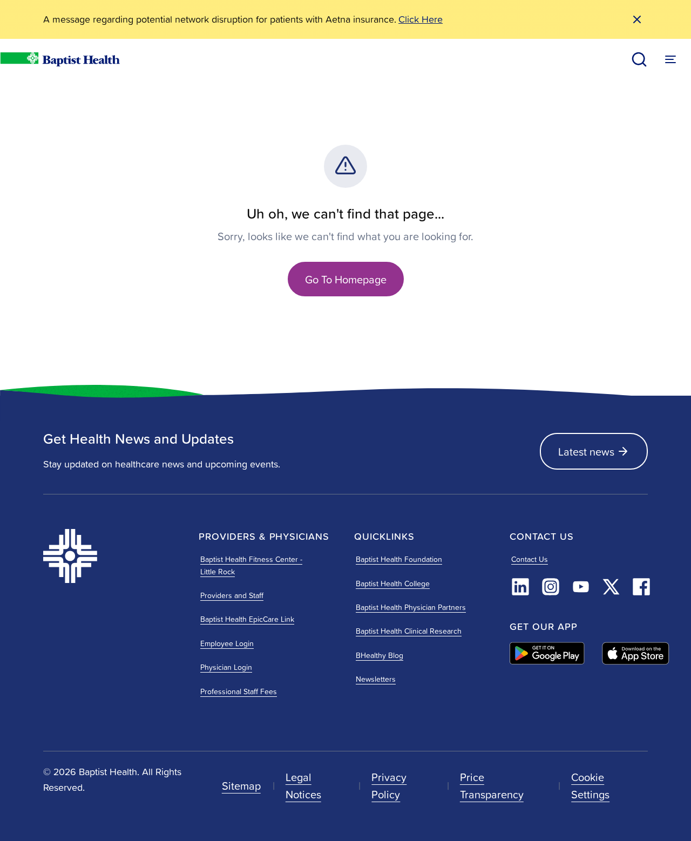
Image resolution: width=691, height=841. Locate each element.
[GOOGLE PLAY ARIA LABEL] (547, 653)
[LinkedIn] (520, 587)
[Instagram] (550, 587)
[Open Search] (639, 59)
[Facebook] (641, 587)
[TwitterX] (611, 587)
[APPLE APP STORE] (635, 653)
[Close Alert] (637, 19)
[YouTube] (581, 587)
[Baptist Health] (112, 556)
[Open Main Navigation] (670, 59)
